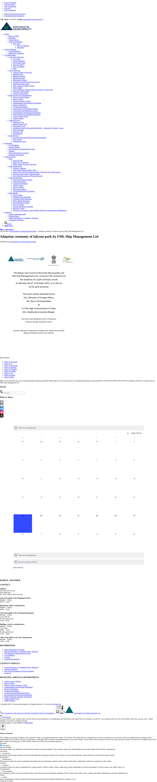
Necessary (6, 745)
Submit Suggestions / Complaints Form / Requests (21, 651)
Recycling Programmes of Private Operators (19, 671)
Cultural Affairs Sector (11, 699)
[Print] (78, 402)
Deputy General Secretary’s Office (16, 685)
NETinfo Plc (57, 704)
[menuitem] (80, 41)
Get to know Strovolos (16, 57)
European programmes (12, 659)
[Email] (78, 405)
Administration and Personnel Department (18, 687)
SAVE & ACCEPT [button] (6, 781)
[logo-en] (16, 30)
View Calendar (18, 567)
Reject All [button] (21, 723)
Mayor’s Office (9, 683)
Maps (10, 159)
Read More (29, 723)
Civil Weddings (9, 655)
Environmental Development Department (18, 695)
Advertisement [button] (5, 769)
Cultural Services (14, 120)
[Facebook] (78, 409)
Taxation (7, 657)
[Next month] (141, 433)
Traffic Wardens (9, 701)
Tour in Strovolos (14, 70)
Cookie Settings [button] (5, 723)
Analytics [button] (3, 763)
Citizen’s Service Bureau (12, 681)
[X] (78, 415)
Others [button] (2, 775)
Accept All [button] (14, 723)
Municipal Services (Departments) (20, 95)
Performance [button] (4, 757)
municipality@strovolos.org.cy (33, 19)
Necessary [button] (3, 743)
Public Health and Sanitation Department (18, 697)
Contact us (7, 673)
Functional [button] (3, 751)
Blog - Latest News (7, 229)
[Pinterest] (78, 412)
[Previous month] (128, 433)
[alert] (78, 427)
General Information (15, 178)
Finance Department (11, 689)
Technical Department (11, 691)
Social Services (14, 136)
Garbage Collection (10, 669)
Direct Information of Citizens (14, 650)
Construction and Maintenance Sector (17, 693)
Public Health (13, 193)
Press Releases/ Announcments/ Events (23, 242)
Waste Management (15, 166)
